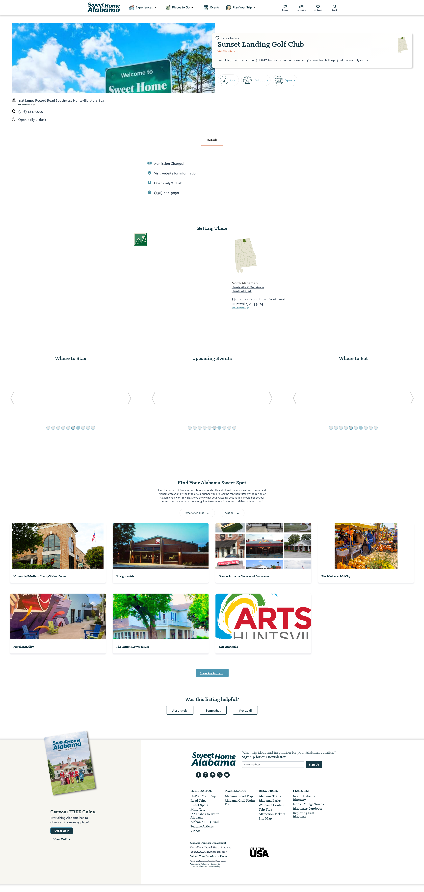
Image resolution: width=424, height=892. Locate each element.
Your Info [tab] (230, 37)
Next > (224, 118)
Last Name (227, 69)
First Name (227, 54)
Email (222, 84)
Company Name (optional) (241, 99)
